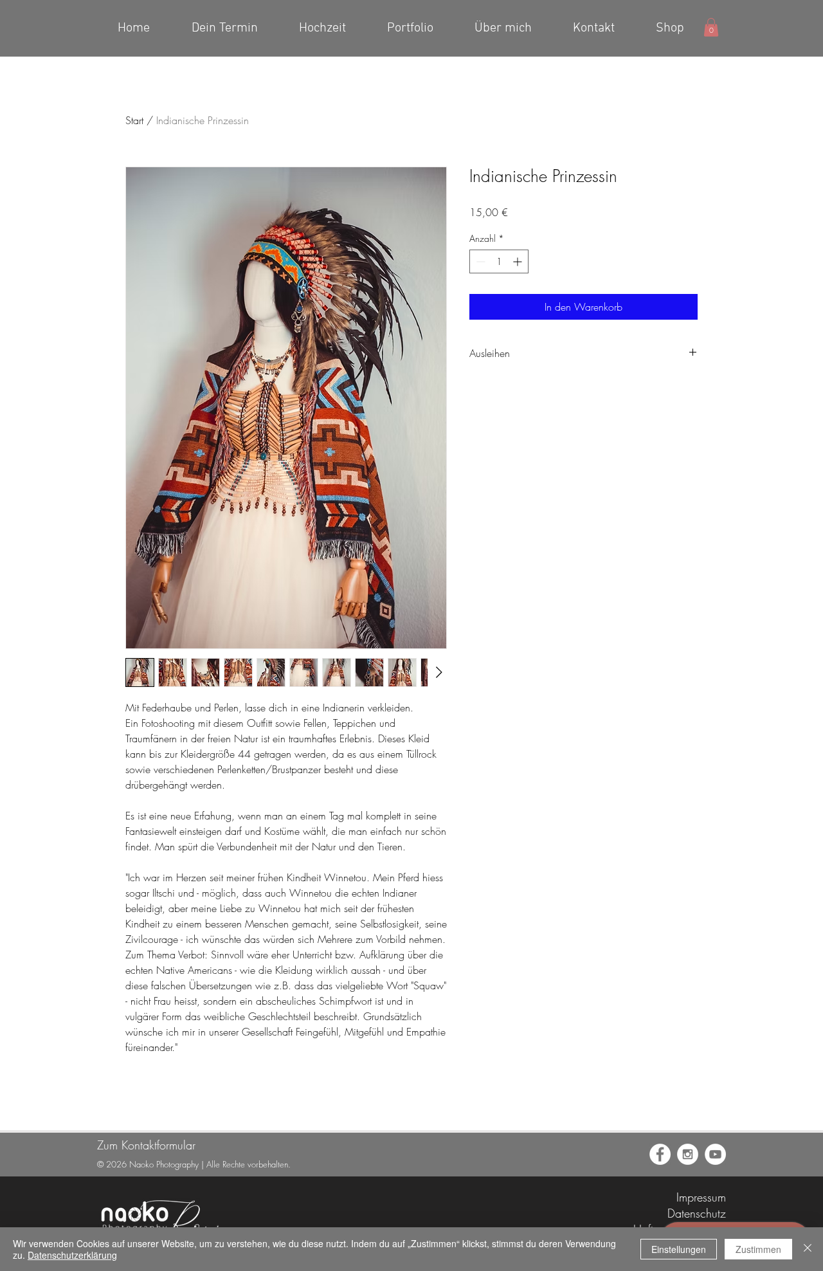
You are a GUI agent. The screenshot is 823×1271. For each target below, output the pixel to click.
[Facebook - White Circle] (660, 1154)
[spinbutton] (499, 261)
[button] (711, 27)
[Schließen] (807, 1249)
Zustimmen (758, 1249)
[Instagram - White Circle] (687, 1154)
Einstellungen (678, 1249)
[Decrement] (479, 261)
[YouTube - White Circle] (715, 1154)
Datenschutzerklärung (72, 1254)
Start (134, 120)
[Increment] (519, 261)
